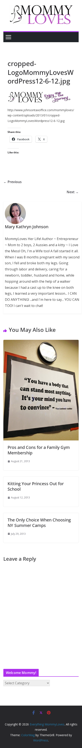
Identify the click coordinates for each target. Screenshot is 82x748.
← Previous (12, 182)
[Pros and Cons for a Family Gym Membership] (41, 342)
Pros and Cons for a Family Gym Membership (39, 450)
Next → (73, 192)
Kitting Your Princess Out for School (36, 486)
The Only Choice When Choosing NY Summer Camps (39, 522)
